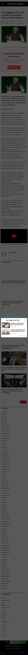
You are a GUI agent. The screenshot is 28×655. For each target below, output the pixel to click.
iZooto (25, 335)
